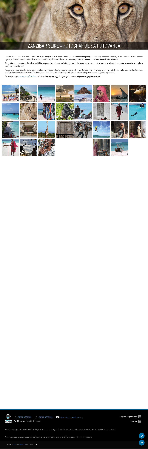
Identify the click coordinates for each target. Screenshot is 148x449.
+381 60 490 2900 (45, 417)
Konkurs (133, 421)
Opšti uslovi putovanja (128, 416)
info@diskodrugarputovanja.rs (71, 417)
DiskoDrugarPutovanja (21, 444)
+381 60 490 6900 (24, 417)
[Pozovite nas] (142, 436)
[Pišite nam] (142, 443)
